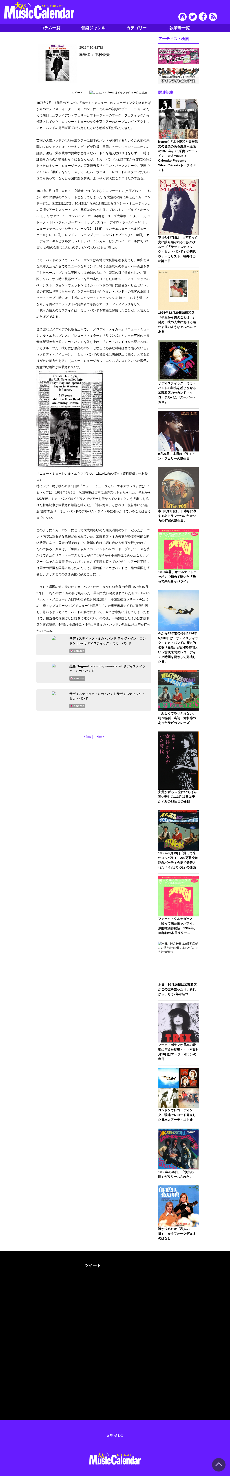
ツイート (77, 92)
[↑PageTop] (219, 1470)
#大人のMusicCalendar (25, 1264)
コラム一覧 (50, 28)
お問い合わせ (115, 1435)
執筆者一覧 (180, 28)
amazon (79, 650)
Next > (100, 737)
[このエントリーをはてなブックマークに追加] (118, 92)
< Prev (87, 737)
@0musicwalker (92, 1282)
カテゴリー (136, 28)
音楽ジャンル (93, 28)
